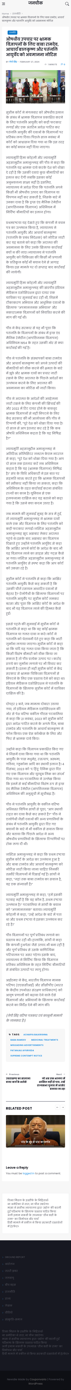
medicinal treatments (44, 1039)
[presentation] (57, 1107)
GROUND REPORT (15, 1257)
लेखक (8, 1305)
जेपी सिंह (13, 61)
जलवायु (9, 1278)
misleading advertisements (26, 1045)
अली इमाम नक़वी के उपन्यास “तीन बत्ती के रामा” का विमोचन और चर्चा (32, 1217)
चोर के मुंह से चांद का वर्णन (35, 1142)
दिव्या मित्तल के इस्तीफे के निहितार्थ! (27, 1200)
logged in (28, 1173)
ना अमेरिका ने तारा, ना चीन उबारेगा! (28, 1204)
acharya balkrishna (35, 1034)
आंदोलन (10, 1264)
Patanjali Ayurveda (22, 1050)
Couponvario (38, 1379)
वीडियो (9, 1312)
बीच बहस (10, 1285)
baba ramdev (18, 1039)
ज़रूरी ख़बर (11, 1271)
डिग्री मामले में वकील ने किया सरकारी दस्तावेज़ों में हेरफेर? (35, 1354)
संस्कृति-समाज (13, 1319)
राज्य (8, 1298)
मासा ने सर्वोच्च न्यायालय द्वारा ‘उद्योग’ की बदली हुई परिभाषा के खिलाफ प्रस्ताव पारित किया (34, 1209)
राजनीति (12, 32)
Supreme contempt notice (26, 1055)
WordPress (35, 1384)
